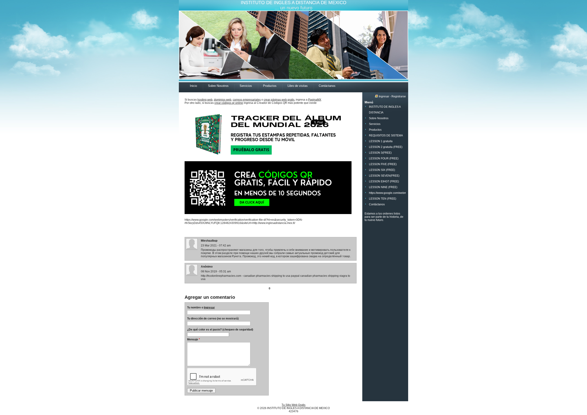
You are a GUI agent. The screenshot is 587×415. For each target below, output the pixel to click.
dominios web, (223, 99)
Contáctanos (327, 86)
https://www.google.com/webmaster (391, 193)
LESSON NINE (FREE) (383, 187)
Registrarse (398, 96)
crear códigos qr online (228, 102)
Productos (270, 86)
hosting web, (205, 99)
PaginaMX (314, 99)
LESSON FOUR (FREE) (384, 158)
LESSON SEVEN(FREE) (384, 175)
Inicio (193, 86)
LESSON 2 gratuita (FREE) (385, 147)
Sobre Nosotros (218, 86)
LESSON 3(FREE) (380, 152)
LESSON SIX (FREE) (382, 170)
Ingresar (209, 307)
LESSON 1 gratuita (381, 141)
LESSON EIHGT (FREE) (384, 181)
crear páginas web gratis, (279, 99)
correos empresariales (247, 99)
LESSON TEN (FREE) (382, 198)
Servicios (246, 86)
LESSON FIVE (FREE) (383, 164)
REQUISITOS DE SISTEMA (386, 135)
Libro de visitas (298, 86)
